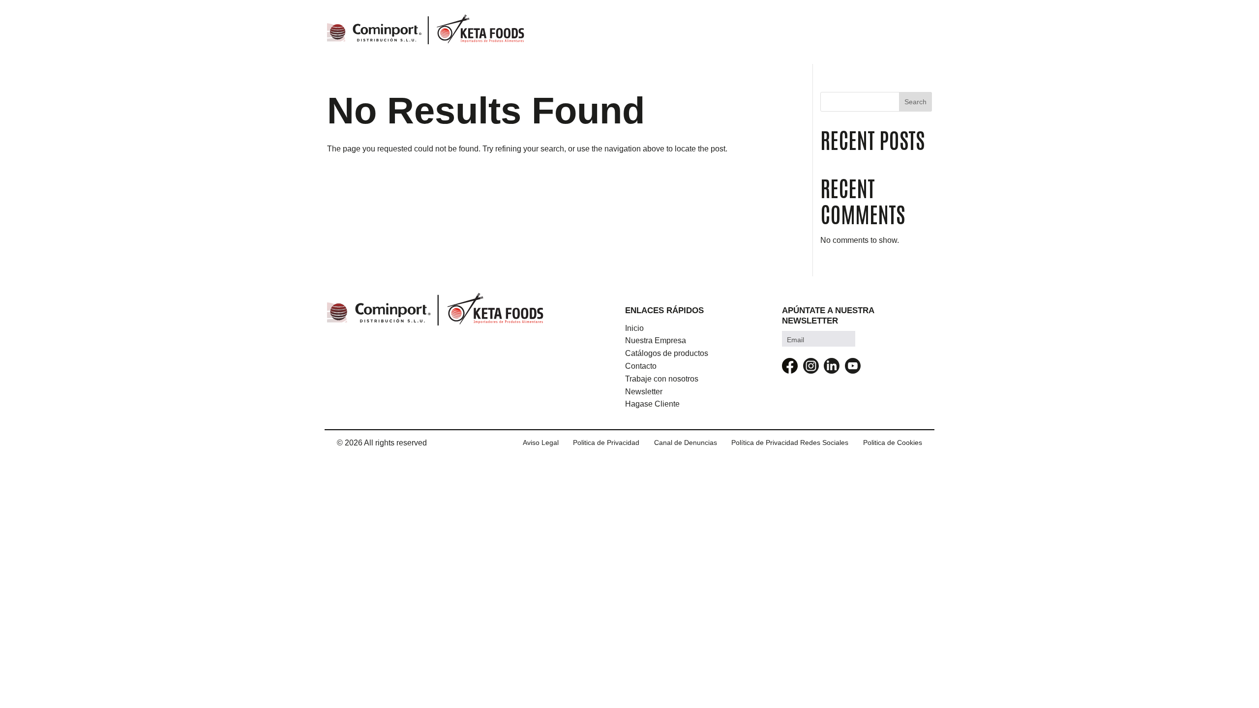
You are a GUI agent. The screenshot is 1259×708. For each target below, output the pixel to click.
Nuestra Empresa (655, 340)
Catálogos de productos (666, 353)
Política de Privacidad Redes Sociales (789, 442)
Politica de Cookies (892, 442)
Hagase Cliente (652, 404)
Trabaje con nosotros (661, 379)
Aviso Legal (541, 442)
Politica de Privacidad (606, 442)
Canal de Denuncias (685, 442)
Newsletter (643, 391)
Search (915, 102)
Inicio (634, 328)
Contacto (641, 366)
